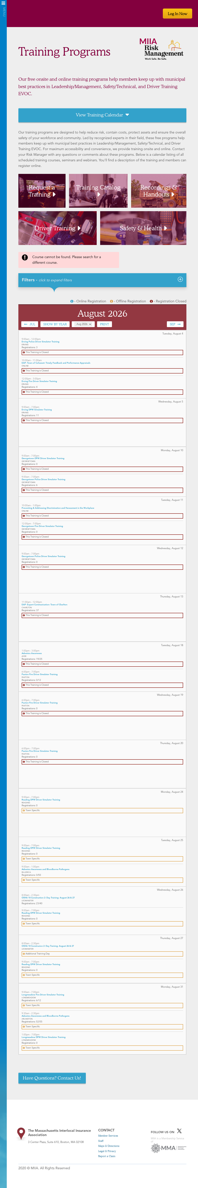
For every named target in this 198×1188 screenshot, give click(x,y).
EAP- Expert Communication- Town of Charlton (44, 605)
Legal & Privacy (107, 1151)
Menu (3, 4)
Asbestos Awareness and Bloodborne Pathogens (45, 869)
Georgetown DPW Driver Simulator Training (43, 459)
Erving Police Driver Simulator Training (40, 342)
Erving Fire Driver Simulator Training (39, 381)
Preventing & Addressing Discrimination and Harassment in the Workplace (58, 508)
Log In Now (177, 13)
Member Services (108, 1135)
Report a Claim (106, 1156)
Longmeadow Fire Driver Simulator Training (43, 995)
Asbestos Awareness (32, 653)
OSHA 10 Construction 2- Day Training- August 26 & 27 (48, 898)
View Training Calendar (99, 114)
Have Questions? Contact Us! (52, 1078)
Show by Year (55, 324)
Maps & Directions (108, 1145)
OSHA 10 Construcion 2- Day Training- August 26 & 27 (48, 946)
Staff (100, 1140)
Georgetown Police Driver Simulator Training (43, 480)
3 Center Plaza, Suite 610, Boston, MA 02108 (59, 1136)
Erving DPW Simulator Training (37, 410)
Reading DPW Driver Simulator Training (41, 800)
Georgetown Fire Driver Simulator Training (42, 526)
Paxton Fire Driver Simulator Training (40, 675)
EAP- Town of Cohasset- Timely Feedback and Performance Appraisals (56, 363)
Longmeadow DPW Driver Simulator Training (44, 1037)
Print (104, 324)
